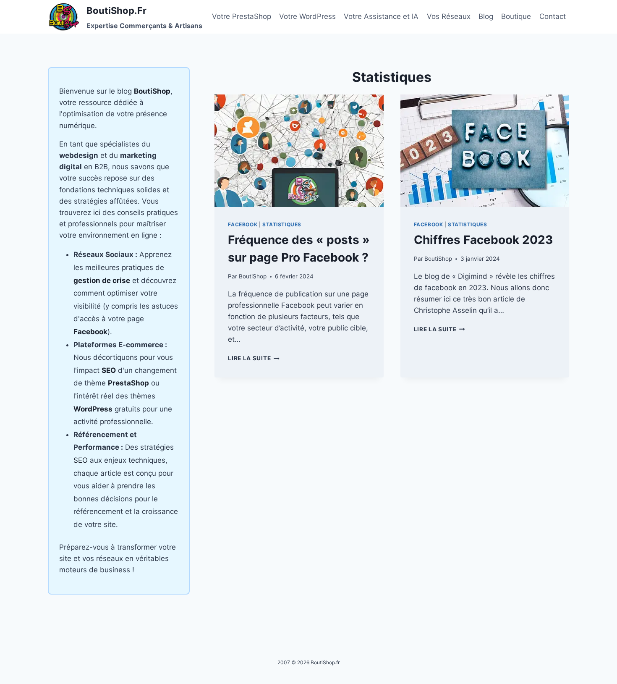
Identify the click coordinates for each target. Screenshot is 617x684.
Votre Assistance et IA (381, 16)
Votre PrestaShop (241, 16)
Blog (485, 16)
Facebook (242, 224)
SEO (80, 460)
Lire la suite (253, 358)
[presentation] (298, 150)
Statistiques (281, 224)
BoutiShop (253, 276)
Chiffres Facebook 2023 (483, 240)
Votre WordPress (307, 16)
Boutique (516, 16)
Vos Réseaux (449, 16)
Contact (552, 16)
